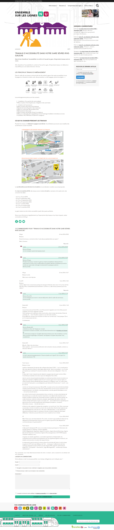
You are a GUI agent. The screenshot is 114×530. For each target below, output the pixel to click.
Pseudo (17, 462)
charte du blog (53, 493)
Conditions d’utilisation (91, 82)
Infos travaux (52, 5)
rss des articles (50, 515)
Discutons (62, 5)
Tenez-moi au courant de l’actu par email (88, 521)
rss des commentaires (63, 515)
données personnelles (41, 493)
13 (67, 49)
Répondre (66, 243)
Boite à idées (88, 5)
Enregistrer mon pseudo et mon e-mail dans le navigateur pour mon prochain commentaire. (37, 468)
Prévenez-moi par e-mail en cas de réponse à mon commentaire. (31, 470)
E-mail (16, 465)
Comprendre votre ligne (75, 5)
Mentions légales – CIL (29, 515)
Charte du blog (77, 515)
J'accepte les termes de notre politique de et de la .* (37, 493)
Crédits (41, 515)
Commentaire (18, 473)
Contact (17, 515)
